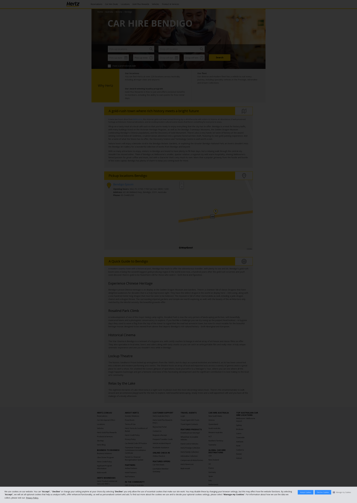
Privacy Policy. (32, 497)
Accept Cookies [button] (305, 492)
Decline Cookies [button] (323, 492)
